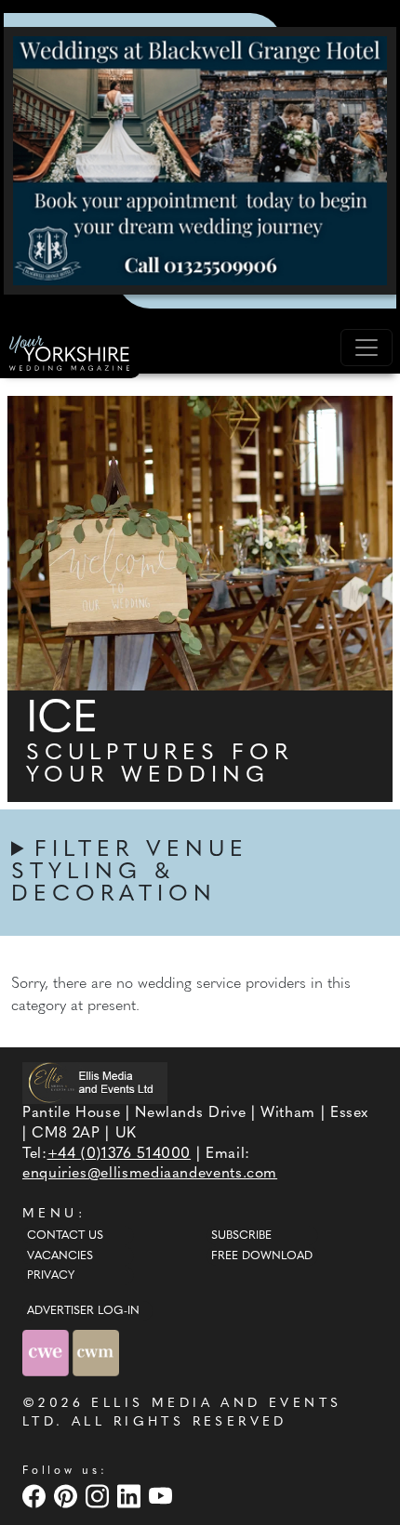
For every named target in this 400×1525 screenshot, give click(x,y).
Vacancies (60, 1256)
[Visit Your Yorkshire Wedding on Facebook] (36, 1496)
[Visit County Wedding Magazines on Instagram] (99, 1496)
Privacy (50, 1276)
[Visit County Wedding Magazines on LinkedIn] (131, 1496)
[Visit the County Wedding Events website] (47, 1353)
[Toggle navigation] (366, 347)
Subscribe (241, 1236)
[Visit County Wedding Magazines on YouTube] (163, 1496)
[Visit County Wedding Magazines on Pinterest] (68, 1496)
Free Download (262, 1256)
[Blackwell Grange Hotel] (200, 160)
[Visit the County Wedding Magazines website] (96, 1353)
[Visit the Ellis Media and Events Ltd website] (94, 1083)
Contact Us (65, 1236)
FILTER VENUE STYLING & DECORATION (129, 872)
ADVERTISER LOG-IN (83, 1311)
